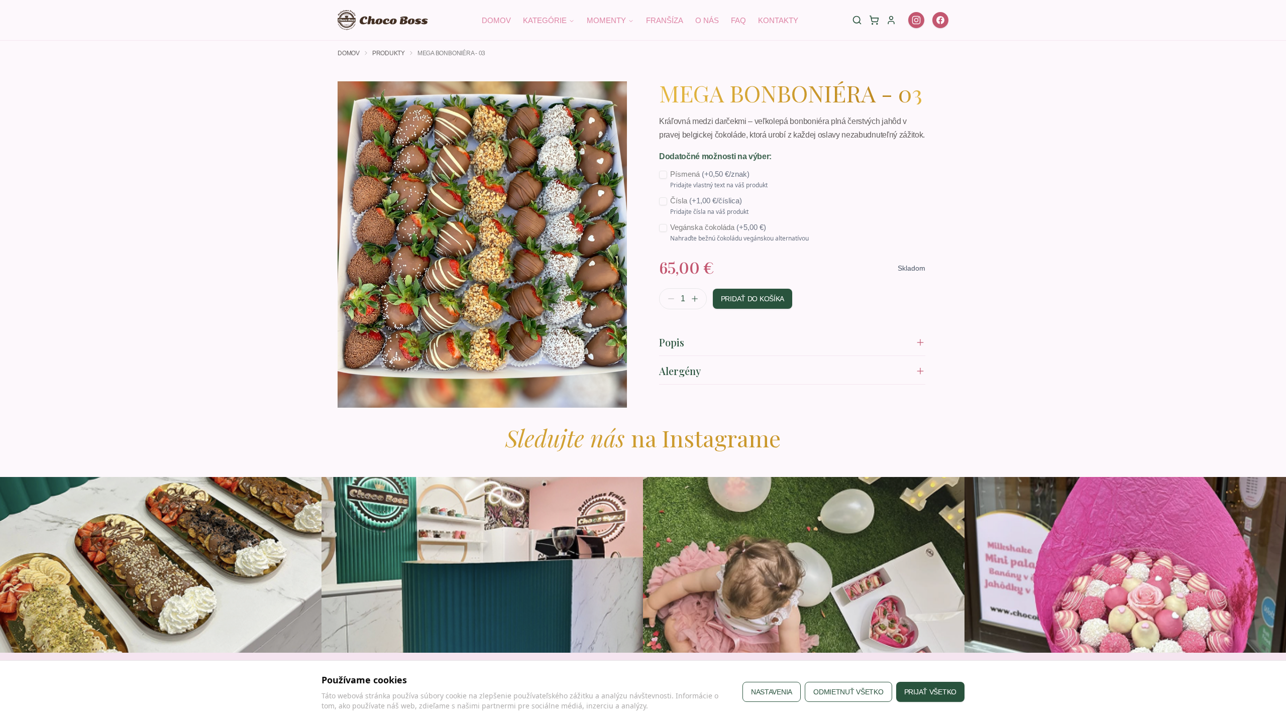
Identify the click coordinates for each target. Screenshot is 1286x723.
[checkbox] (663, 175)
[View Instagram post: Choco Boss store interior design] (482, 565)
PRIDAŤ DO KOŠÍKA (753, 299)
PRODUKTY (388, 53)
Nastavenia (771, 692)
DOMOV (496, 20)
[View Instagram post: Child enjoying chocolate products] (803, 565)
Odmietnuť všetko (848, 692)
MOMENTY (606, 20)
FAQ (738, 20)
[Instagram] (916, 20)
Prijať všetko (930, 692)
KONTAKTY (778, 20)
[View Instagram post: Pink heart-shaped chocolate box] (1125, 565)
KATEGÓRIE (545, 20)
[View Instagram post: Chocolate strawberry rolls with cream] (161, 565)
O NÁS (707, 20)
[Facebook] (940, 20)
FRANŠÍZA (664, 20)
